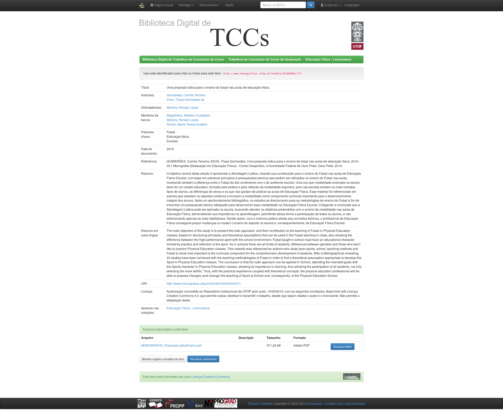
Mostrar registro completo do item (163, 359)
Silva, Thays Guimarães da (185, 99)
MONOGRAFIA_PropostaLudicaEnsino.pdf (171, 345)
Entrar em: (332, 5)
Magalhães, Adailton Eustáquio (188, 115)
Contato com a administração (345, 403)
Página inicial (163, 5)
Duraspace (314, 403)
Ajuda (229, 5)
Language (351, 5)
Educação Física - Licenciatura (328, 59)
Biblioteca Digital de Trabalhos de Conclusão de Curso (183, 59)
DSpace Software (260, 403)
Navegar (185, 5)
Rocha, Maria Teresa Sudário (187, 124)
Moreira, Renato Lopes (182, 107)
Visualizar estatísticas (203, 359)
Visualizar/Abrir (342, 347)
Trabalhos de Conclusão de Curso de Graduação (264, 59)
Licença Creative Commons (210, 376)
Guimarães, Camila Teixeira (186, 95)
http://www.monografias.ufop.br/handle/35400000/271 (204, 283)
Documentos (208, 5)
